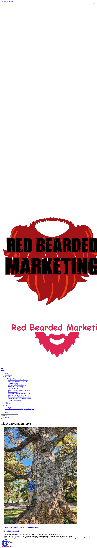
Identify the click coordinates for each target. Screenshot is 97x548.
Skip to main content (7, 1)
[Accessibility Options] (5, 543)
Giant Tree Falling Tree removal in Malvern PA (22, 527)
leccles (8, 531)
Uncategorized (14, 531)
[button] (2, 370)
